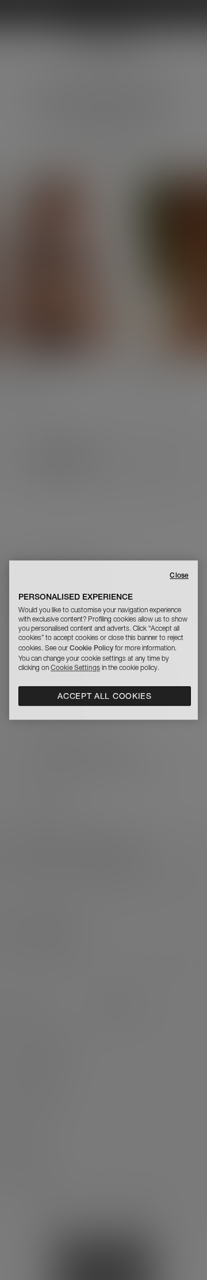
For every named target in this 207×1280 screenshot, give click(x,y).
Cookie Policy (91, 647)
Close (179, 575)
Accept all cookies (104, 696)
